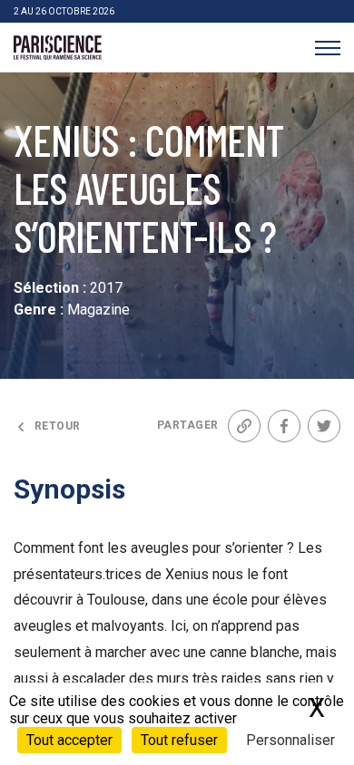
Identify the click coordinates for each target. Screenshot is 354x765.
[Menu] (327, 48)
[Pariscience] (58, 48)
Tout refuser (179, 740)
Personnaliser (290, 740)
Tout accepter (69, 740)
